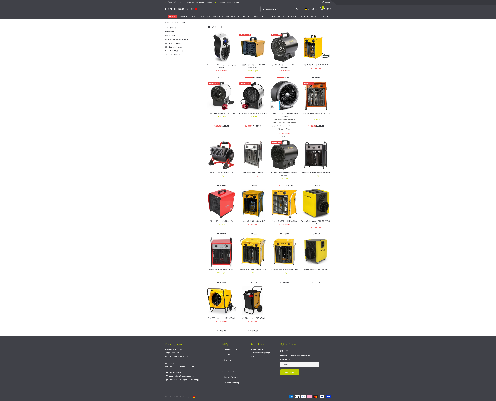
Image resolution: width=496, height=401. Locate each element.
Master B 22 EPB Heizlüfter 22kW (284, 270)
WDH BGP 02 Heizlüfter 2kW (221, 173)
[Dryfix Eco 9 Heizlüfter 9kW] (253, 155)
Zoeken (297, 9)
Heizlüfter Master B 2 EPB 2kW (316, 65)
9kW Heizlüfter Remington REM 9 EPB (316, 114)
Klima (182, 16)
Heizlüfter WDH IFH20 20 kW (221, 270)
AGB (254, 356)
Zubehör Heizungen (173, 55)
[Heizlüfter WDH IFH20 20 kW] (221, 252)
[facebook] (287, 351)
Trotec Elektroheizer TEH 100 (316, 270)
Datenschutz (258, 349)
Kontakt (227, 355)
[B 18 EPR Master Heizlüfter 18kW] (221, 300)
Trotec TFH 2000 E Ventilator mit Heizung (284, 114)
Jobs (225, 366)
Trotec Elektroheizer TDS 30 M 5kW (252, 113)
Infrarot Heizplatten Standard (177, 39)
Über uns (227, 360)
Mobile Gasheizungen (174, 47)
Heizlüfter (169, 32)
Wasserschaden (234, 16)
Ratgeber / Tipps (230, 349)
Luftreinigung (307, 16)
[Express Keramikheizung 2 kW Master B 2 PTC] (253, 47)
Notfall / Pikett (229, 371)
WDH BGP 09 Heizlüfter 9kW (221, 221)
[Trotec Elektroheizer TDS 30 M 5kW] (253, 95)
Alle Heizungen (171, 28)
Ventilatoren (254, 16)
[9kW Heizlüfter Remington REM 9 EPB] (316, 95)
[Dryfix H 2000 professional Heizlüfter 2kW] (284, 47)
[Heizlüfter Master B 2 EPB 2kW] (316, 47)
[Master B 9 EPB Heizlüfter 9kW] (284, 203)
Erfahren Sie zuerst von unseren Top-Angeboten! (295, 357)
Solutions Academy (231, 383)
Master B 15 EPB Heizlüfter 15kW (253, 270)
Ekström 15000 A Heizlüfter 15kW (316, 173)
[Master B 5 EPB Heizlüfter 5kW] (253, 203)
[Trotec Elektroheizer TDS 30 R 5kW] (221, 95)
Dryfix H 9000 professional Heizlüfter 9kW (284, 174)
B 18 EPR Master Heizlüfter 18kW (221, 318)
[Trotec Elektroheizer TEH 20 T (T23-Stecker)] (316, 203)
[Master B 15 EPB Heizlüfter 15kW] (253, 252)
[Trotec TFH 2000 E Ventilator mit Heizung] (284, 95)
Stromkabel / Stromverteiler (176, 51)
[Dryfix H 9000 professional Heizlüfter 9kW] (284, 155)
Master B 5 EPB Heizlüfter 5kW (253, 221)
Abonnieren (290, 372)
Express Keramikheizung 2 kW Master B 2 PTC (252, 66)
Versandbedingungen (261, 353)
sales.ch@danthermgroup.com (181, 376)
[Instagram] (281, 351)
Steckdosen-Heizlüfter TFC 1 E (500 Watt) (221, 66)
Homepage (169, 22)
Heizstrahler (170, 35)
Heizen (269, 16)
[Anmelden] (314, 9)
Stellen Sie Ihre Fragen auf (184, 380)
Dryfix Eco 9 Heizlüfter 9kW (253, 173)
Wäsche (217, 16)
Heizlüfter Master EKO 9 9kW (253, 318)
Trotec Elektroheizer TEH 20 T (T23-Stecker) (316, 222)
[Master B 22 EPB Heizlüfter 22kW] (284, 252)
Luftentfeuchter (199, 16)
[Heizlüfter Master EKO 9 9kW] (253, 300)
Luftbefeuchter (286, 16)
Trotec (322, 16)
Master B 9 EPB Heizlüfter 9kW (284, 221)
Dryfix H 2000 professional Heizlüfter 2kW (284, 66)
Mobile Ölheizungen (173, 43)
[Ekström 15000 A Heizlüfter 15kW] (316, 155)
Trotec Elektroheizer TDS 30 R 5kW (221, 113)
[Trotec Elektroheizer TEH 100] (316, 252)
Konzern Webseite (231, 377)
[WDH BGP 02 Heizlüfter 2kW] (221, 155)
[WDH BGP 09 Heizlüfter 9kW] (221, 203)
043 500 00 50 (175, 372)
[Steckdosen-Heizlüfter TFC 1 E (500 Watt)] (221, 47)
